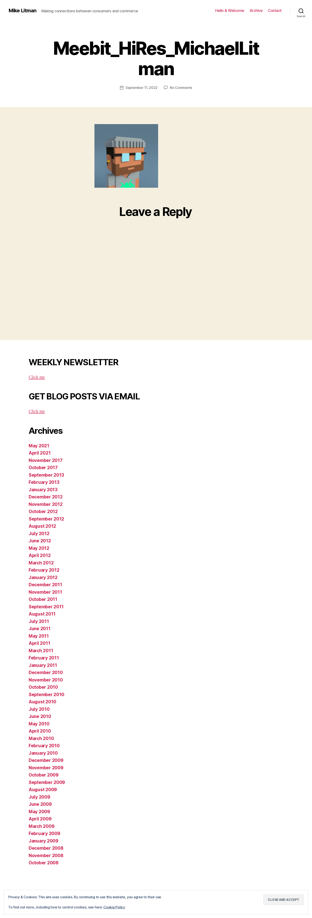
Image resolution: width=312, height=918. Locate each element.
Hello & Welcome (229, 10)
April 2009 (40, 818)
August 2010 (42, 701)
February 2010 (44, 745)
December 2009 (46, 760)
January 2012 (43, 577)
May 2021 (39, 445)
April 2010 (40, 731)
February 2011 (44, 658)
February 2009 (44, 833)
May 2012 (39, 548)
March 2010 (41, 738)
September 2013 (46, 475)
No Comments (181, 87)
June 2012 (40, 540)
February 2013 (44, 482)
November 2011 (45, 592)
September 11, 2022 (141, 87)
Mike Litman (22, 10)
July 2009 (39, 797)
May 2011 (39, 636)
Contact (275, 10)
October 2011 (43, 599)
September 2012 (46, 519)
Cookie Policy (114, 907)
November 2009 (46, 767)
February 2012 (44, 570)
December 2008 (46, 848)
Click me (37, 377)
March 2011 (41, 650)
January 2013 (43, 489)
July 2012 (39, 533)
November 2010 (46, 680)
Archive (256, 10)
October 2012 (43, 511)
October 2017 (43, 467)
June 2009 (40, 804)
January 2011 (43, 665)
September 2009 (47, 782)
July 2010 (39, 709)
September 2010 (46, 694)
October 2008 (44, 862)
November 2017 (46, 460)
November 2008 (46, 855)
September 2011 (46, 606)
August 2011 (42, 614)
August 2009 (43, 789)
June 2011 (40, 628)
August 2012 (42, 526)
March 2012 (41, 562)
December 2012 (46, 497)
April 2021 (40, 453)
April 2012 (40, 555)
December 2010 (46, 672)
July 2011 (39, 621)
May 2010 (39, 723)
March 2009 (41, 826)
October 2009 (44, 775)
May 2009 (39, 811)
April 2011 (39, 643)
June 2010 (40, 716)
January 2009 (43, 841)
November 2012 (46, 504)
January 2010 (43, 753)
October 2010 (43, 687)
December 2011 (45, 584)
